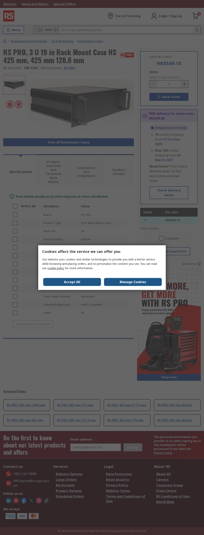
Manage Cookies (133, 282)
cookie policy (55, 268)
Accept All (72, 282)
